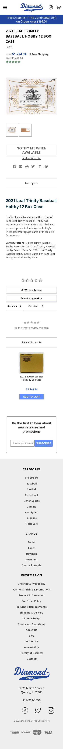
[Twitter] (33, 166)
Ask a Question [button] (33, 298)
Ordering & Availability (31, 583)
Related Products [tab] (31, 342)
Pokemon (31, 559)
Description (31, 183)
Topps (31, 548)
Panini (31, 542)
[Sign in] (51, 7)
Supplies (31, 518)
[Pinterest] (46, 166)
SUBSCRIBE (43, 443)
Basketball (31, 495)
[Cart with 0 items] (59, 7)
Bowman (31, 553)
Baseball (31, 483)
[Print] (27, 166)
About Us (31, 629)
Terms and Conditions (31, 624)
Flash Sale (32, 523)
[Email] (20, 166)
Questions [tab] (33, 306)
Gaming (31, 506)
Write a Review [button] (33, 290)
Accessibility (31, 647)
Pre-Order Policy (31, 601)
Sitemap (31, 658)
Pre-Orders (31, 477)
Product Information (31, 595)
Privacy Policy (31, 618)
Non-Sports (31, 512)
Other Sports (32, 500)
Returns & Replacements (31, 606)
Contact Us (31, 641)
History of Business (31, 653)
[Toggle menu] (5, 7)
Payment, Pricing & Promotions (31, 589)
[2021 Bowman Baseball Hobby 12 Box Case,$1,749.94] (31, 363)
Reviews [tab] (12, 306)
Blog (31, 635)
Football (31, 489)
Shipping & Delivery (31, 612)
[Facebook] (14, 166)
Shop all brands (31, 565)
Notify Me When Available (31, 150)
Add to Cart (31, 396)
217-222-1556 (31, 700)
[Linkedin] (39, 166)
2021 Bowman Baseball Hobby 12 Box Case (31, 378)
